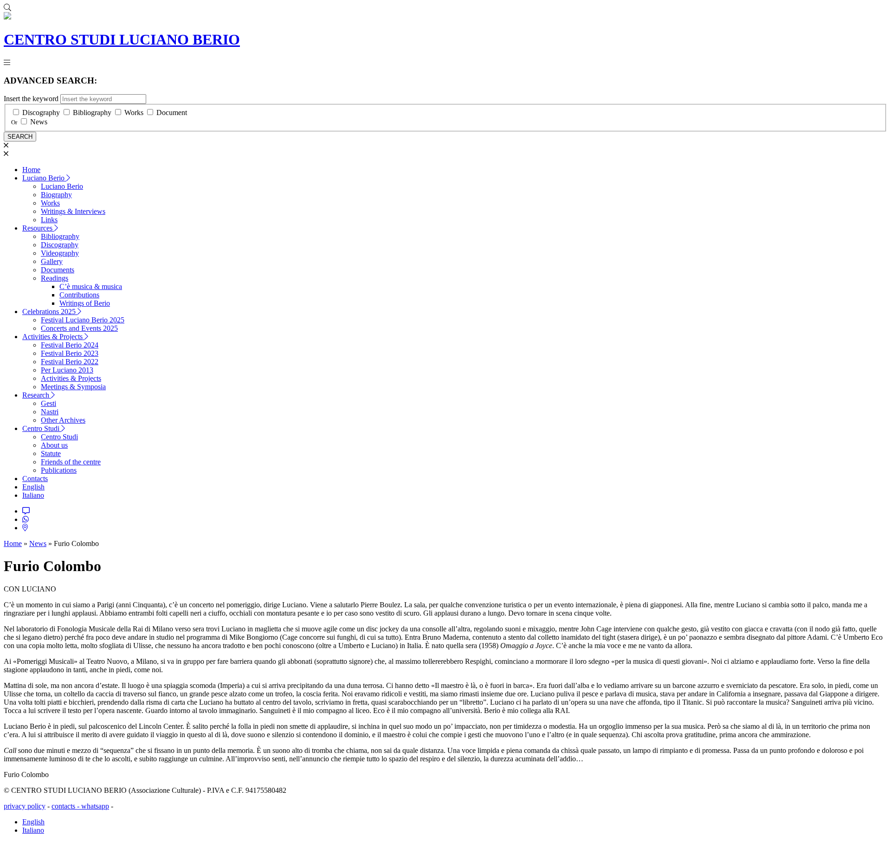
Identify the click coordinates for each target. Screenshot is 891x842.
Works (133, 112)
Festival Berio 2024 (69, 345)
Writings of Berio (84, 303)
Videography (60, 253)
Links (49, 220)
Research (36, 395)
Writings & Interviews (73, 211)
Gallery (52, 261)
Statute (51, 453)
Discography (41, 112)
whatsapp (95, 806)
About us (54, 445)
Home (31, 170)
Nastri (49, 412)
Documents (57, 270)
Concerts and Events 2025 (79, 328)
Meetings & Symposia (73, 387)
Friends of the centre (71, 462)
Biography (56, 195)
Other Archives (63, 420)
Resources (38, 228)
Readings (54, 278)
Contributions (79, 295)
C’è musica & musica (90, 286)
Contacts (35, 478)
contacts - (66, 806)
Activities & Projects (53, 337)
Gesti (48, 403)
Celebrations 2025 (49, 311)
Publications (59, 470)
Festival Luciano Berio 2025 (82, 320)
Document (171, 112)
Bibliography (92, 112)
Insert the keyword (31, 99)
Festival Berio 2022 (69, 362)
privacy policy (24, 806)
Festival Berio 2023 (69, 353)
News (38, 122)
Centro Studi (41, 428)
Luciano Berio (44, 178)
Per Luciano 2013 (67, 370)
